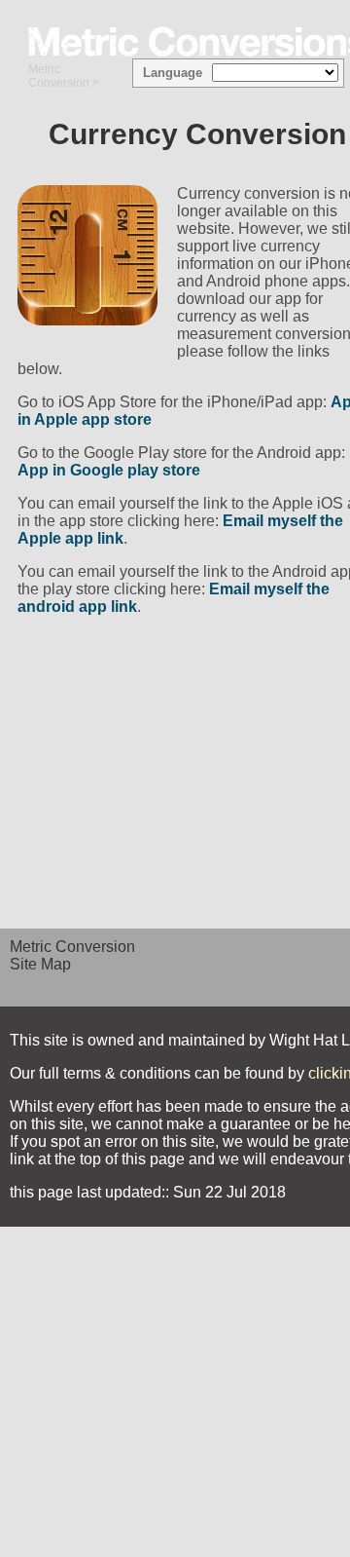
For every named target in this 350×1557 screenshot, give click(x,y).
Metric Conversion (58, 76)
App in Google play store (109, 470)
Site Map (40, 964)
